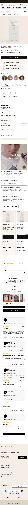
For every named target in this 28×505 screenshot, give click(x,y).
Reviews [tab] (5, 304)
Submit (22, 457)
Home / (2, 10)
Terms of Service (6, 474)
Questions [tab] (12, 304)
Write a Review (16, 311)
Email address (5, 456)
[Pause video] (14, 157)
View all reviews (14, 139)
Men (13, 7)
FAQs (2, 469)
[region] (14, 298)
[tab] (5, 85)
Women (8, 7)
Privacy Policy (5, 476)
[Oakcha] (6, 447)
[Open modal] (4, 78)
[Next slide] (25, 120)
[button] (2, 1)
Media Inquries (5, 467)
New (3, 7)
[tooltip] (18, 278)
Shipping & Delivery (6, 472)
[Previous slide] (22, 120)
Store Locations (5, 465)
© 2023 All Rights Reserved (14, 503)
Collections (18, 7)
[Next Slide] (24, 298)
